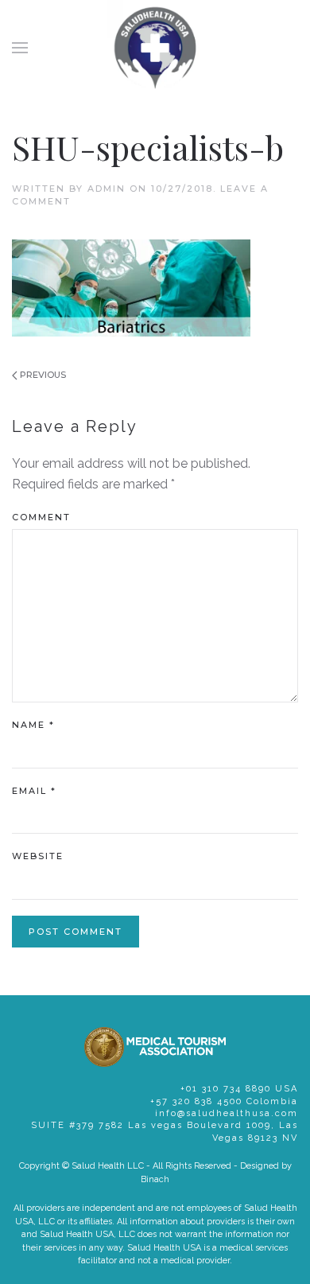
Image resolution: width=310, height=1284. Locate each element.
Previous (41, 374)
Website (38, 856)
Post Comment (75, 931)
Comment (41, 517)
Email (34, 790)
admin (106, 188)
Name (33, 724)
